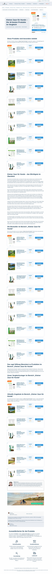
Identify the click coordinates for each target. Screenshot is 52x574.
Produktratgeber (41, 3)
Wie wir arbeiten (35, 568)
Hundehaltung (29, 3)
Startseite (3, 7)
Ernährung (10, 3)
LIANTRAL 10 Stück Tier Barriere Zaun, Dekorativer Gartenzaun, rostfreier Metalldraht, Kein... (39, 25)
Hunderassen (35, 3)
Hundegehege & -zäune (19, 7)
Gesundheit (23, 3)
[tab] (10, 68)
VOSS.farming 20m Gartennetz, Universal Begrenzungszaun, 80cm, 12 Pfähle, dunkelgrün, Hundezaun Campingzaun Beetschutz (21, 86)
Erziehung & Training (18, 3)
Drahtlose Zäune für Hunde (26, 7)
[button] (49, 3)
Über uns (31, 568)
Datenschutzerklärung (26, 568)
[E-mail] (8, 488)
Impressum (21, 568)
